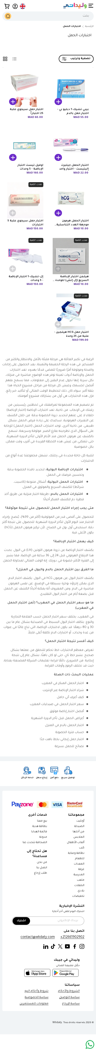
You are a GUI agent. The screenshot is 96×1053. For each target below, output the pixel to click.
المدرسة (79, 874)
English (23, 6)
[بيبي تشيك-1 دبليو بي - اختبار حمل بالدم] (71, 89)
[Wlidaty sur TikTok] (53, 947)
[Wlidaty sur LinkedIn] (45, 947)
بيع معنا (42, 821)
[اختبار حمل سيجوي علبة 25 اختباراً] (25, 89)
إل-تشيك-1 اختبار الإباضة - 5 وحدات (26, 278)
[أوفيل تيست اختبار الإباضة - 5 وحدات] (25, 145)
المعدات (79, 864)
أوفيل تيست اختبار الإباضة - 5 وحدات (30, 167)
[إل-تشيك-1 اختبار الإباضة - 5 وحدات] (25, 256)
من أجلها (78, 831)
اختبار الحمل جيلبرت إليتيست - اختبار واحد (74, 167)
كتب (81, 848)
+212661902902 (72, 937)
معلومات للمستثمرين (34, 1003)
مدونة (43, 837)
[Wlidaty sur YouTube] (67, 947)
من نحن (42, 862)
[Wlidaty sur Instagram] (81, 947)
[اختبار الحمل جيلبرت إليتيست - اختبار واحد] (71, 145)
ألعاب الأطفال (75, 842)
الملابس (78, 837)
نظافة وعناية (76, 853)
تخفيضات (78, 896)
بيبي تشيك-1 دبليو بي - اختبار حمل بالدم (73, 111)
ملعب (80, 880)
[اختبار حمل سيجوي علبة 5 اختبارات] (25, 200)
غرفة (81, 869)
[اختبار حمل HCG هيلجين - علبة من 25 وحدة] (71, 312)
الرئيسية (89, 26)
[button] (6, 6)
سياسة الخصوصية (36, 997)
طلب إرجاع (40, 873)
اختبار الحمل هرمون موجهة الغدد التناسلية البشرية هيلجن (72, 225)
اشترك (21, 920)
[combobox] (48, 16)
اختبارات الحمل (72, 26)
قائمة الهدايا (39, 831)
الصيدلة (79, 826)
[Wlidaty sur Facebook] (74, 947)
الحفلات (79, 885)
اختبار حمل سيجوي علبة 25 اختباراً (26, 111)
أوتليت (80, 821)
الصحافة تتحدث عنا (34, 842)
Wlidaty (57, 1022)
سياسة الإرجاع (71, 1003)
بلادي (81, 891)
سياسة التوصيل (69, 997)
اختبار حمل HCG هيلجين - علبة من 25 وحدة (71, 334)
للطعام (79, 858)
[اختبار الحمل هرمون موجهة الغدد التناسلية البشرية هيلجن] (71, 200)
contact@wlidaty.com (38, 937)
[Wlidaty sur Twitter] (60, 947)
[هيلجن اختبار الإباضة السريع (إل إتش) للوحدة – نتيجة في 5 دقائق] (71, 256)
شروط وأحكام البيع (36, 991)
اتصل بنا (41, 867)
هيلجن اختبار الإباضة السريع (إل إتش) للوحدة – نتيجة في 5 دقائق (71, 280)
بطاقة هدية (39, 826)
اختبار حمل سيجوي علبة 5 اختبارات (25, 223)
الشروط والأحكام (69, 991)
